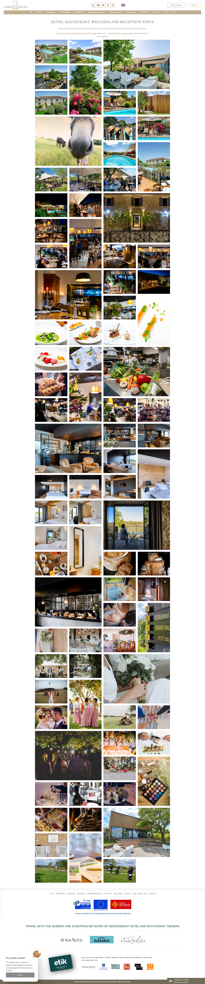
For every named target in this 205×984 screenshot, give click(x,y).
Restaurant (65, 12)
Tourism (144, 12)
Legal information (96, 982)
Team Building (115, 12)
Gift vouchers (176, 5)
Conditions (106, 982)
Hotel (39, 12)
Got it (20, 975)
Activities (108, 894)
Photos (156, 12)
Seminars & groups (96, 12)
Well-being (131, 12)
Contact (152, 894)
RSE (165, 12)
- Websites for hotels (120, 982)
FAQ (173, 12)
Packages (51, 12)
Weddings (79, 12)
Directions (137, 894)
